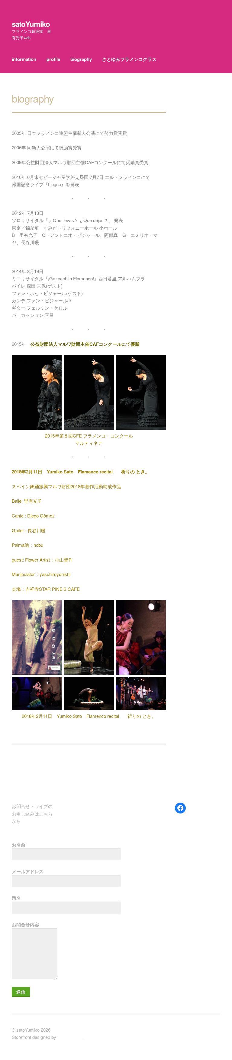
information (24, 59)
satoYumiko (31, 24)
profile (53, 59)
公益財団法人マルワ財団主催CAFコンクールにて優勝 (85, 344)
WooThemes (70, 1037)
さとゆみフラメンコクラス (129, 59)
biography (81, 59)
